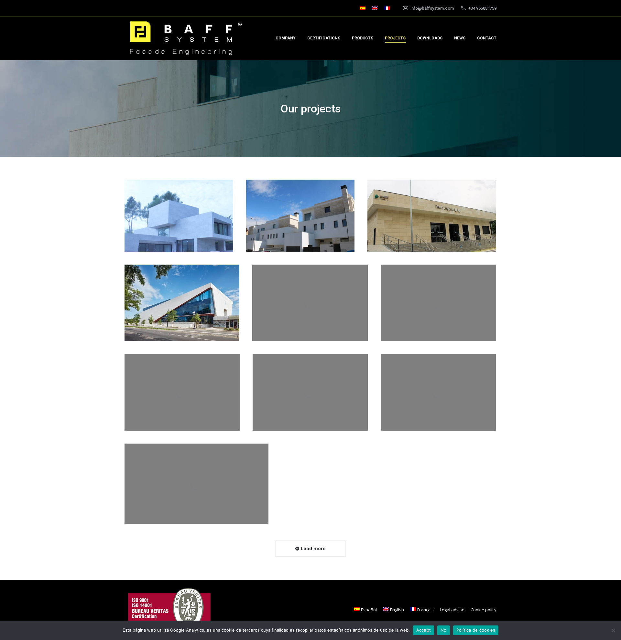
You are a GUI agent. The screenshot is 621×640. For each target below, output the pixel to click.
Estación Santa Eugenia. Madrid (432, 218)
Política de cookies (476, 630)
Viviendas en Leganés (310, 305)
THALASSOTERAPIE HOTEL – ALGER (196, 486)
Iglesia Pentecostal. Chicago (182, 305)
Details (187, 198)
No (444, 630)
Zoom (170, 198)
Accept (423, 630)
